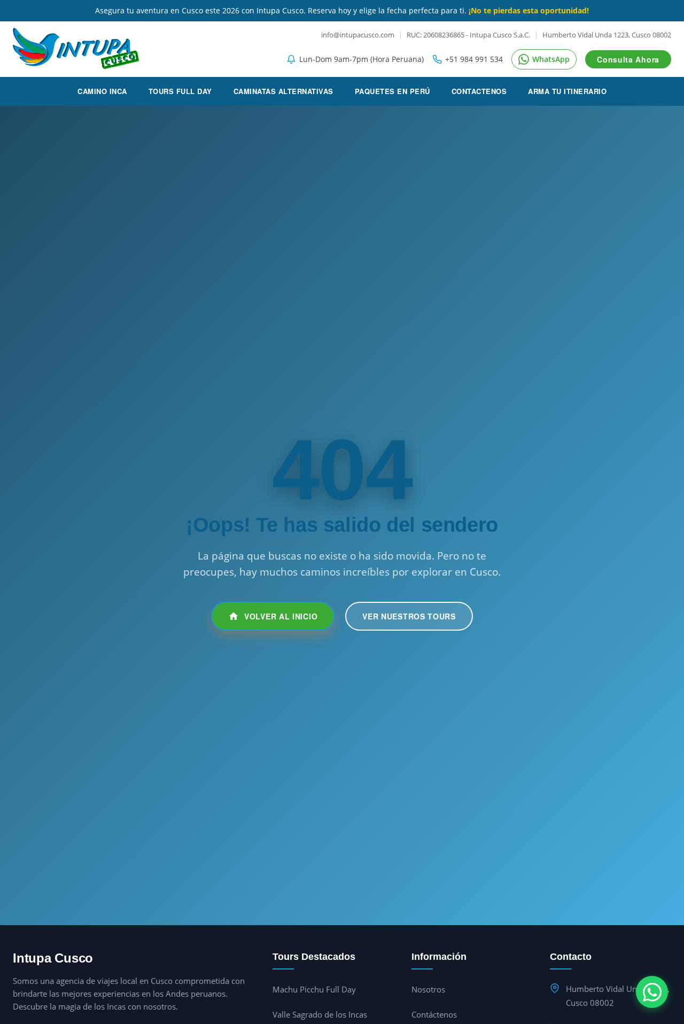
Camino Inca (102, 91)
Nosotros (428, 989)
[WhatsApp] (652, 992)
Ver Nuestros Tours (409, 616)
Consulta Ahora (628, 59)
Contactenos (479, 91)
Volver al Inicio (280, 616)
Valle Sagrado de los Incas (320, 1014)
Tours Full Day (180, 91)
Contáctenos (434, 1014)
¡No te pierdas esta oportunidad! (529, 10)
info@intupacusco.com (357, 35)
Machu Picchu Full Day (314, 989)
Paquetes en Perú (392, 91)
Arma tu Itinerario (567, 91)
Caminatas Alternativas (283, 91)
